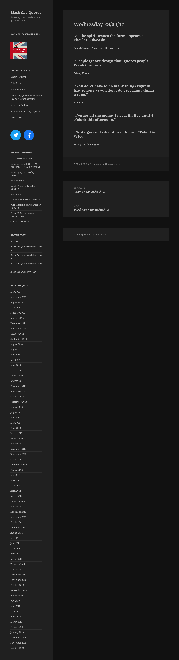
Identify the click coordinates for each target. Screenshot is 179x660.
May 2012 (15, 485)
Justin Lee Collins (19, 105)
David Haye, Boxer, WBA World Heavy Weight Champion (26, 97)
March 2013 (16, 433)
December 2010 (18, 574)
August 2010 (16, 595)
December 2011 (18, 511)
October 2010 (17, 585)
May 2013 (15, 422)
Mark (98, 164)
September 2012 (18, 464)
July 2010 (15, 600)
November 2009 (18, 642)
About (30, 158)
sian (12, 221)
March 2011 (16, 558)
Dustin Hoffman (18, 76)
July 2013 (15, 412)
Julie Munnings (18, 204)
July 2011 (15, 538)
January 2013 (17, 443)
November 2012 (18, 454)
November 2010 (18, 579)
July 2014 (15, 349)
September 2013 (18, 401)
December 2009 (18, 637)
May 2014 (15, 359)
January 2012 (17, 506)
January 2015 (17, 318)
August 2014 (16, 344)
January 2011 (17, 569)
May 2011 (15, 548)
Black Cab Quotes (25, 12)
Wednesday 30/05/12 (29, 199)
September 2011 (18, 527)
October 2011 (17, 522)
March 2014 (16, 370)
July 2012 (15, 475)
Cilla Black (15, 83)
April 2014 (15, 365)
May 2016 (15, 291)
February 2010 (17, 627)
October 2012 (17, 459)
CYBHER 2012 (17, 216)
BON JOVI (15, 241)
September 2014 (18, 339)
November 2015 (18, 297)
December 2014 (18, 323)
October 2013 (17, 396)
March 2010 (16, 621)
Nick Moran (16, 117)
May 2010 (15, 611)
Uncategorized (112, 164)
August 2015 (16, 302)
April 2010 (15, 616)
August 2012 (16, 469)
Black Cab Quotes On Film (23, 271)
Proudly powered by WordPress (90, 234)
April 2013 (15, 428)
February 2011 (17, 564)
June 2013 (15, 417)
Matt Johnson (17, 158)
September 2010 (18, 590)
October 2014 (17, 333)
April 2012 (15, 490)
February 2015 (17, 312)
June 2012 (15, 480)
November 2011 (18, 517)
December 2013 (18, 386)
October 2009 (17, 648)
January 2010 (17, 632)
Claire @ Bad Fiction (20, 213)
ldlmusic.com (112, 48)
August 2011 (16, 532)
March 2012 (16, 496)
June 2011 (15, 543)
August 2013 (16, 407)
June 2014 (15, 354)
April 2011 (15, 553)
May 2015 (15, 307)
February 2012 (17, 501)
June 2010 (15, 606)
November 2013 (18, 391)
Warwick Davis (18, 89)
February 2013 (17, 438)
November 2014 (18, 328)
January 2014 (17, 380)
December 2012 (18, 449)
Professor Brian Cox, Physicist (25, 111)
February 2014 (17, 375)
